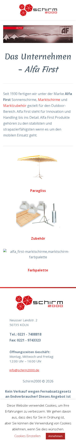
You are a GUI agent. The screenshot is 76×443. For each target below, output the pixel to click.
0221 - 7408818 (29, 334)
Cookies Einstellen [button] (27, 436)
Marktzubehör (14, 105)
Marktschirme (49, 99)
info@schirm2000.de (24, 370)
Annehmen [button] (55, 436)
